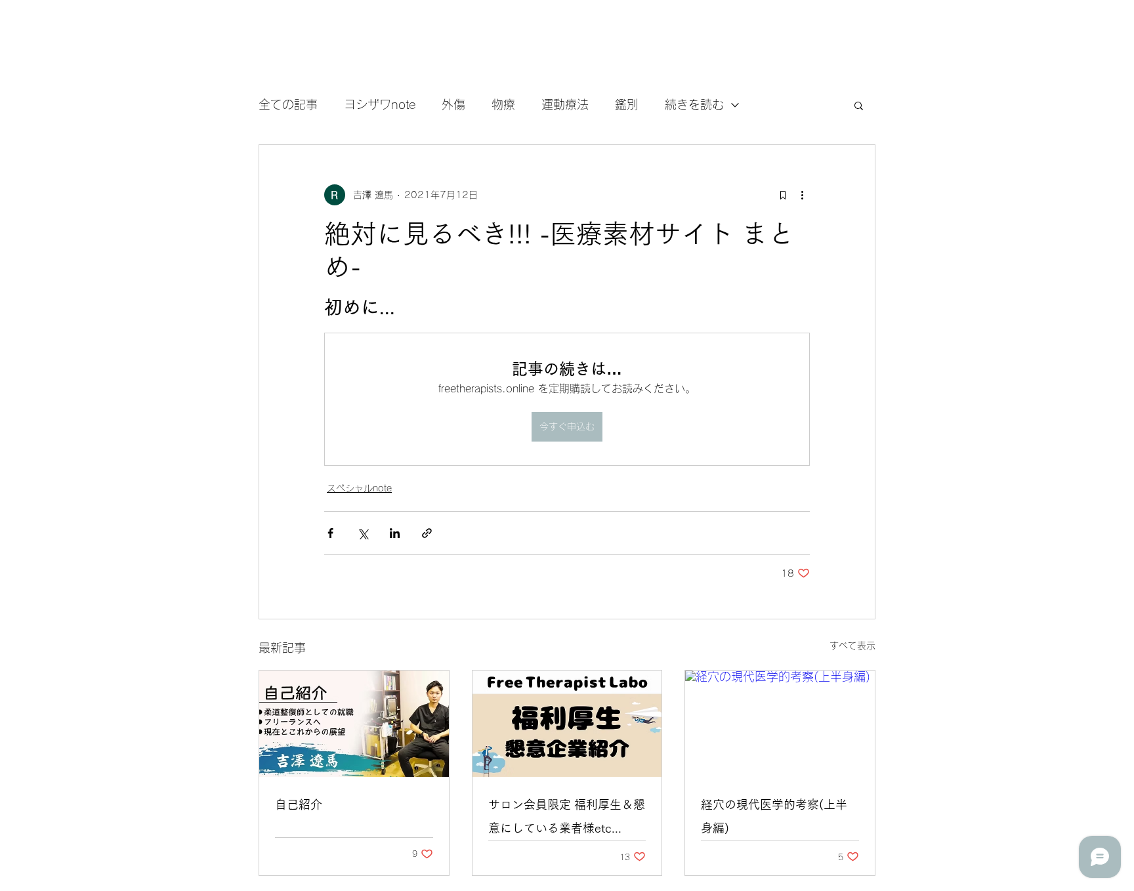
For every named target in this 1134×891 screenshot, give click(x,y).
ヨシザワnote (379, 104)
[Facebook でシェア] (330, 533)
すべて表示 (852, 645)
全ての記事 (288, 104)
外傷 (453, 104)
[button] (858, 105)
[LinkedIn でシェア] (394, 533)
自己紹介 (298, 804)
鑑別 (627, 104)
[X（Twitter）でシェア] (362, 533)
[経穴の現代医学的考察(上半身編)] (780, 724)
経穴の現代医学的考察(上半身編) (774, 816)
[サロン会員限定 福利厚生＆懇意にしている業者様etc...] (567, 724)
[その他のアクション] (802, 195)
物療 (503, 104)
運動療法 (565, 104)
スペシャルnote (359, 488)
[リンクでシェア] (427, 533)
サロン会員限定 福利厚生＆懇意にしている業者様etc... (566, 816)
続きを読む (694, 104)
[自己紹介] (354, 724)
